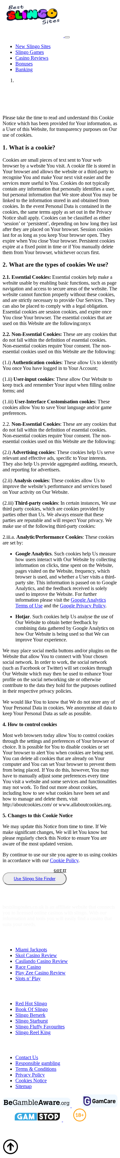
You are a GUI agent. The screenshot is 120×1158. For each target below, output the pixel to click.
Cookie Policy (64, 860)
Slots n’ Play (28, 978)
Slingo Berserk (30, 1015)
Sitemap (23, 1086)
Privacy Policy (30, 1074)
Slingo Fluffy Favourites (40, 1026)
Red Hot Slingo (31, 1003)
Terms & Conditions (35, 1069)
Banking (24, 69)
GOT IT (60, 870)
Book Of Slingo (31, 1009)
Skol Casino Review (36, 955)
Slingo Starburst (31, 1021)
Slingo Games (29, 52)
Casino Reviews (31, 58)
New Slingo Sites (33, 46)
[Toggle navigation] (67, 37)
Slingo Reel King (33, 1032)
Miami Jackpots (31, 949)
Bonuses (24, 63)
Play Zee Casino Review (40, 972)
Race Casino (28, 967)
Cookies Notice (31, 1080)
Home (21, 80)
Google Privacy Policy (82, 605)
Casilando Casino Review (41, 961)
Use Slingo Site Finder (34, 878)
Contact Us (26, 1057)
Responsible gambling (37, 1063)
